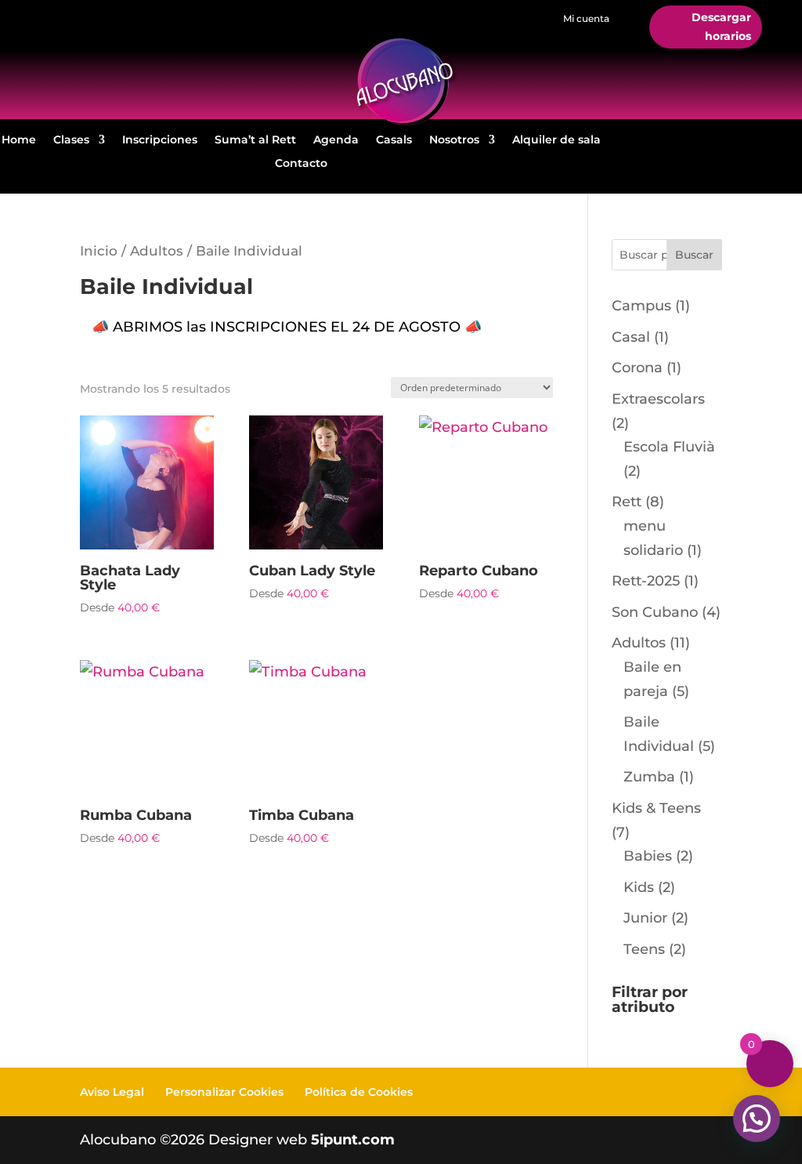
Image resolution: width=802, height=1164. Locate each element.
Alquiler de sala (556, 140)
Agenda (336, 140)
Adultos (156, 251)
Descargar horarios (721, 26)
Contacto (301, 164)
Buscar (694, 255)
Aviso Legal (112, 1092)
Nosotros (454, 140)
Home (19, 140)
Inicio (98, 251)
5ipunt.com (353, 1139)
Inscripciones (159, 140)
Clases (71, 140)
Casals (394, 140)
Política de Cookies (359, 1092)
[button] (756, 1118)
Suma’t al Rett (255, 140)
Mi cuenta (586, 18)
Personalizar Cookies (224, 1092)
